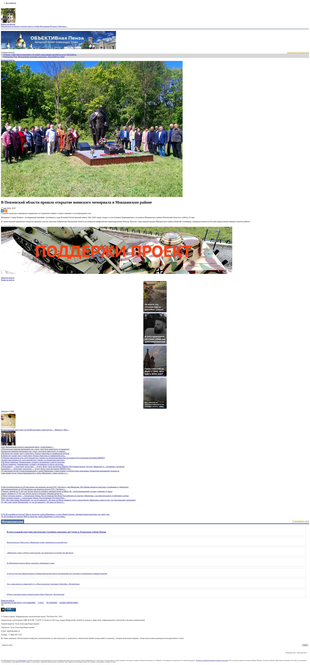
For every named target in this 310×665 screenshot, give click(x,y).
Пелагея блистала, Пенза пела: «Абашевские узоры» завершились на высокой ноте (37, 542)
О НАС (41, 603)
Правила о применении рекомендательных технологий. (212, 660)
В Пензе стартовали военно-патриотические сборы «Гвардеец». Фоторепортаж (35, 594)
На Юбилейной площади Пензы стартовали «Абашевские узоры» (31, 563)
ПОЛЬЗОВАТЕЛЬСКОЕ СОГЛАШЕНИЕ (18, 603)
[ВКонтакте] (2, 210)
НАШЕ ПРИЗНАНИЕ (68, 603)
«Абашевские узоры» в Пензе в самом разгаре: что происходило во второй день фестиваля (40, 553)
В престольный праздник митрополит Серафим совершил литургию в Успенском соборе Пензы (56, 531)
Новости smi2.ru (7, 60)
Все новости (11, 3)
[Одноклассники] (5, 210)
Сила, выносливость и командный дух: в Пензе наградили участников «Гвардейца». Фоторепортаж (43, 584)
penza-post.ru (22, 660)
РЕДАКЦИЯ (51, 603)
